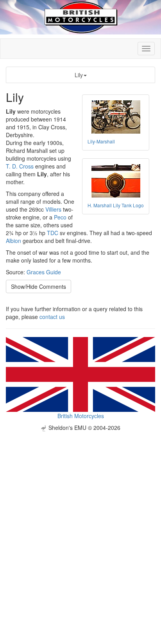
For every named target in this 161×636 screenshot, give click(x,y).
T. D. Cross (20, 166)
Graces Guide (44, 272)
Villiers (53, 209)
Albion (13, 241)
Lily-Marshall (101, 141)
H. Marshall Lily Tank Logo (116, 205)
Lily (79, 75)
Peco (60, 217)
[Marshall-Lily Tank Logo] (115, 181)
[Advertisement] (80, 512)
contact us (52, 317)
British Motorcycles (80, 416)
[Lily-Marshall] (115, 117)
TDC (52, 233)
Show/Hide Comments (38, 286)
